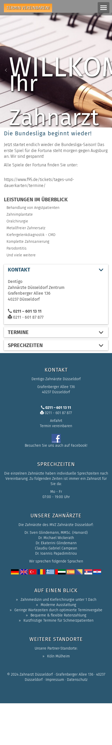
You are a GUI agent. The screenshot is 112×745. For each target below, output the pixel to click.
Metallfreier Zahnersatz (26, 228)
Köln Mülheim (58, 656)
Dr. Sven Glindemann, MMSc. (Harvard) (56, 532)
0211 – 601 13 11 (26, 311)
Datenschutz (77, 679)
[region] (56, 70)
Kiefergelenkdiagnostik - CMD (31, 235)
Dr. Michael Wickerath (56, 538)
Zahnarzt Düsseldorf (36, 674)
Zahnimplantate (20, 214)
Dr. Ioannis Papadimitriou (56, 553)
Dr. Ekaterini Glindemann (56, 543)
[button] (6, 70)
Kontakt (19, 269)
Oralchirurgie (17, 221)
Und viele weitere (21, 255)
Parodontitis (17, 248)
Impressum (55, 679)
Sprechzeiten (25, 345)
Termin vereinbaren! (28, 7)
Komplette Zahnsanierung (28, 241)
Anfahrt (56, 421)
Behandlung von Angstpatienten (33, 207)
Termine (18, 332)
